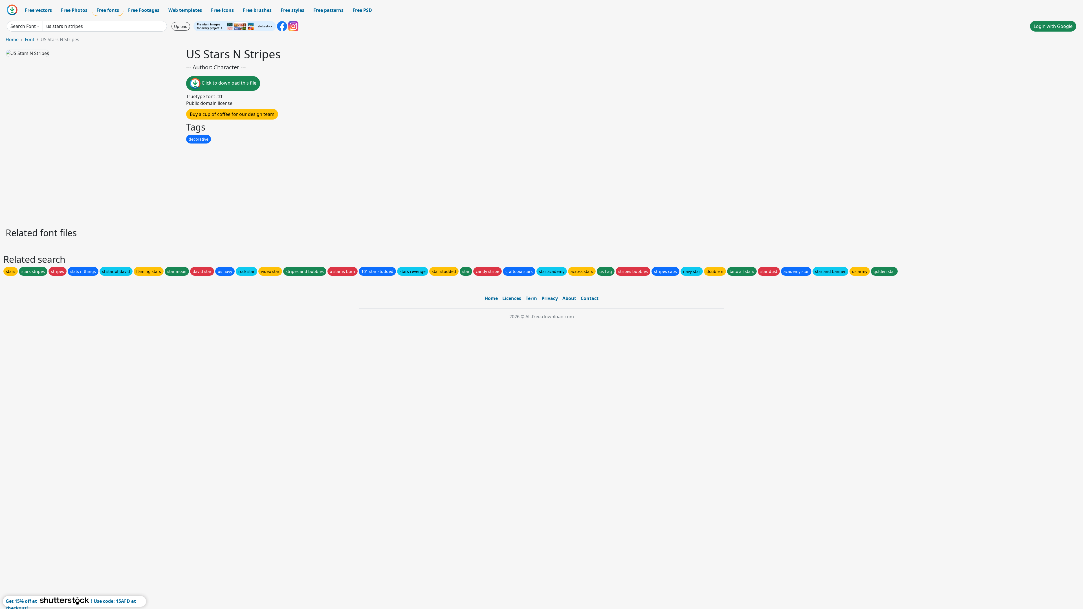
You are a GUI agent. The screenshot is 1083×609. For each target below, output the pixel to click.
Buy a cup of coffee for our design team (232, 114)
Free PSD (362, 10)
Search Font (23, 26)
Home (12, 39)
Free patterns (328, 10)
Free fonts (107, 10)
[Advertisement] (174, 184)
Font (29, 39)
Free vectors (38, 10)
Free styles (292, 10)
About (569, 298)
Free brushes (257, 10)
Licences (511, 298)
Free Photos (74, 10)
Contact (589, 298)
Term (531, 298)
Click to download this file (228, 83)
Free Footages (143, 10)
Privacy (550, 298)
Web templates (185, 10)
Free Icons (222, 10)
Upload (181, 26)
